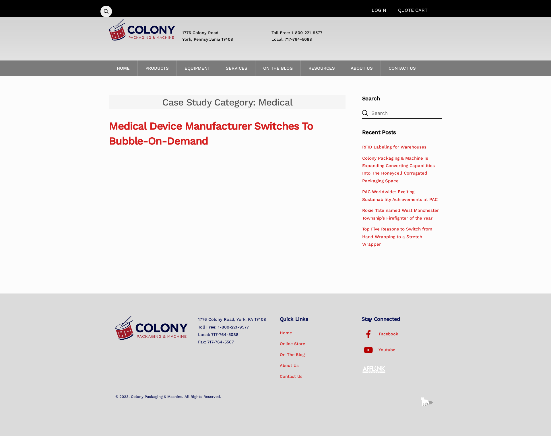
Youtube (386, 349)
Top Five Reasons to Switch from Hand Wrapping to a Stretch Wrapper (397, 236)
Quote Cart (413, 10)
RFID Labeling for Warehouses (394, 147)
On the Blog (278, 68)
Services (236, 68)
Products (157, 68)
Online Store (292, 343)
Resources (322, 68)
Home (123, 68)
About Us (362, 68)
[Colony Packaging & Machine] (142, 38)
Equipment (197, 68)
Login (379, 10)
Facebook (387, 334)
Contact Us (402, 68)
